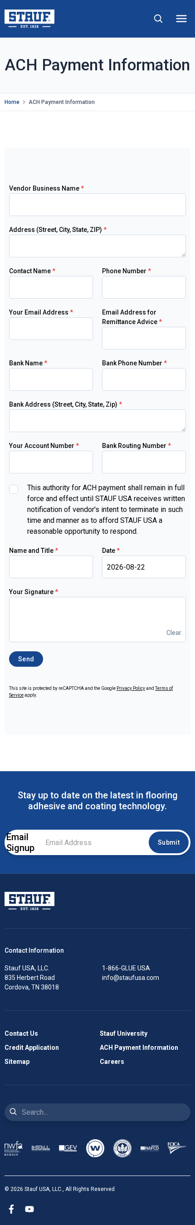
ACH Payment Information (139, 1047)
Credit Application (32, 1047)
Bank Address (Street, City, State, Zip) (65, 404)
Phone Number (126, 271)
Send (26, 659)
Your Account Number (44, 445)
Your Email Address (41, 312)
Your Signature (33, 591)
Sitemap (17, 1061)
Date (111, 550)
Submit (169, 842)
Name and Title (33, 550)
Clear (173, 632)
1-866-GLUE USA (126, 968)
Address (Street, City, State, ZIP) (58, 229)
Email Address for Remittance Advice (132, 317)
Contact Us (21, 1033)
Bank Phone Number (134, 363)
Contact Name (32, 271)
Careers (112, 1061)
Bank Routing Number (136, 445)
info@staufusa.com (130, 977)
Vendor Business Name (46, 188)
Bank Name (28, 363)
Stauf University (123, 1033)
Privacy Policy (131, 688)
